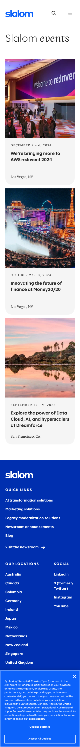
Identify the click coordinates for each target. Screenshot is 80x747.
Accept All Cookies (39, 739)
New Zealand (16, 645)
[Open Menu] (70, 13)
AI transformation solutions (29, 500)
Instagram (63, 597)
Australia (13, 574)
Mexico (11, 627)
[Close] (75, 676)
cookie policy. (37, 719)
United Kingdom (19, 662)
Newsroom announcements (29, 527)
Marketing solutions (22, 509)
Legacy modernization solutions (32, 518)
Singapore (14, 654)
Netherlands (16, 636)
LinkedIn (61, 574)
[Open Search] (53, 13)
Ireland (11, 609)
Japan (10, 618)
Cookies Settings (40, 727)
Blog (9, 535)
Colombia (13, 592)
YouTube (61, 606)
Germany (13, 601)
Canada (12, 583)
